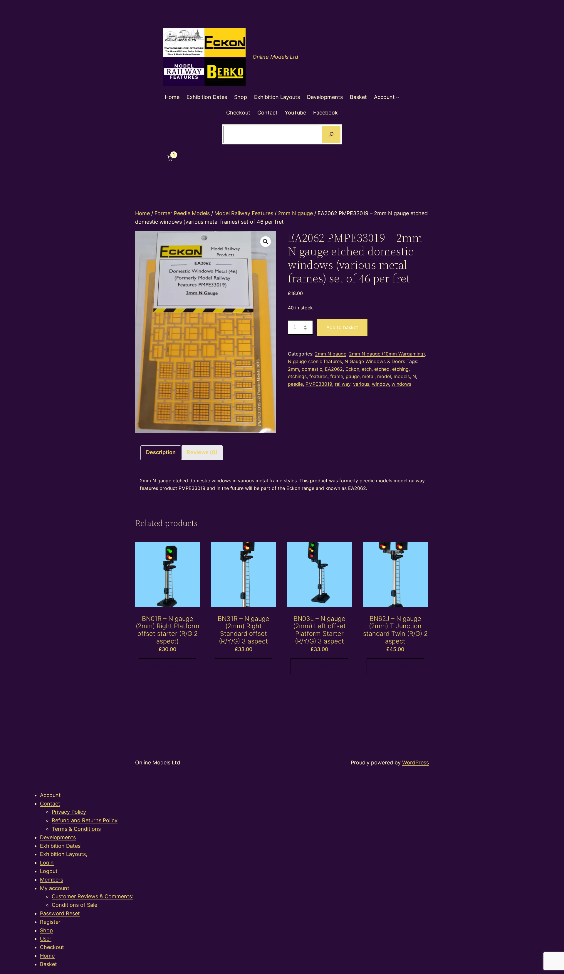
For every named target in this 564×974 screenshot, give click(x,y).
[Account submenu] (397, 97)
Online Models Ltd (275, 57)
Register (50, 922)
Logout (49, 871)
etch (367, 369)
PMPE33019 (319, 384)
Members (51, 880)
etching (400, 369)
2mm (293, 369)
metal (368, 376)
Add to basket (342, 327)
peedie (295, 384)
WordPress (415, 762)
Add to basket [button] (167, 666)
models (402, 376)
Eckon (352, 369)
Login (47, 863)
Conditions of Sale (74, 905)
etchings (297, 376)
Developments (58, 837)
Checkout (52, 947)
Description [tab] (161, 452)
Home (142, 213)
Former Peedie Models (182, 213)
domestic (312, 369)
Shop (46, 930)
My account (54, 888)
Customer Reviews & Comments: (92, 896)
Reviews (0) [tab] (202, 452)
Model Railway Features (243, 213)
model (384, 376)
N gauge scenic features (315, 361)
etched (382, 369)
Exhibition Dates (60, 846)
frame (336, 376)
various (361, 384)
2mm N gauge (295, 213)
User (45, 939)
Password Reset (60, 913)
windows (401, 384)
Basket (48, 964)
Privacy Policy (69, 812)
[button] (265, 241)
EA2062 (334, 369)
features (318, 376)
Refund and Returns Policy (85, 820)
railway (342, 384)
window (380, 384)
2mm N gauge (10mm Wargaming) (387, 354)
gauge (353, 376)
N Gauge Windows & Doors (375, 361)
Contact (50, 804)
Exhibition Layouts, (63, 854)
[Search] (331, 134)
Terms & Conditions (76, 829)
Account (50, 795)
